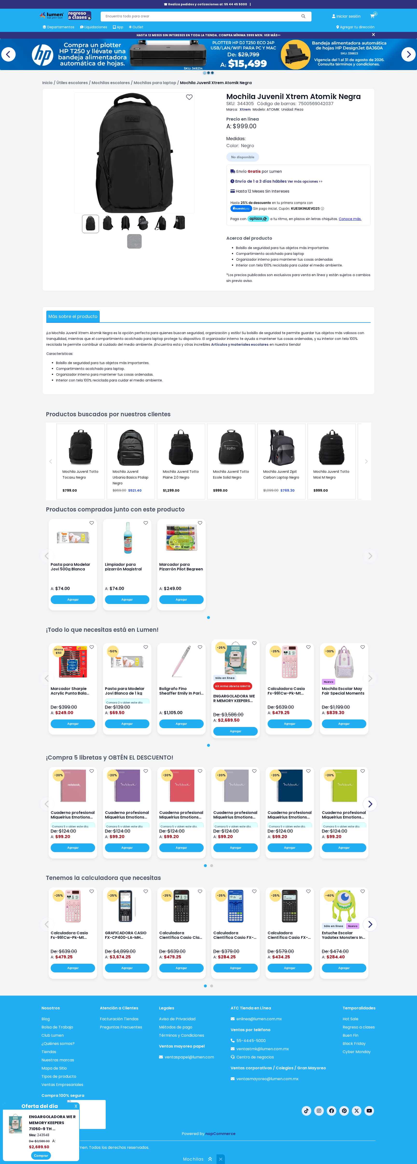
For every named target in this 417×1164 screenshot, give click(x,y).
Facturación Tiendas (119, 1019)
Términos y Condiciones (181, 1035)
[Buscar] (303, 16)
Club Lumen (53, 1035)
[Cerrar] (373, 35)
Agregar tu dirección (357, 27)
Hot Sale (350, 1019)
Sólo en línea (224, 678)
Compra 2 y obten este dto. (124, 702)
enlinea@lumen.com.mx (259, 1019)
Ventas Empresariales (62, 1084)
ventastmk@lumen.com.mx (262, 1049)
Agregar (73, 599)
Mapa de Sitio (54, 1068)
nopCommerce (220, 1133)
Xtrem (245, 109)
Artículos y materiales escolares (240, 344)
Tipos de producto (59, 1076)
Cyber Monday (357, 1052)
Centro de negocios (255, 1057)
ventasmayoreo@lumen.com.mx (267, 1079)
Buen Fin (350, 1035)
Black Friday (354, 1043)
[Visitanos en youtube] (369, 1111)
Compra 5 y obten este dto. (70, 826)
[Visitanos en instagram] (319, 1111)
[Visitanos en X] (356, 1111)
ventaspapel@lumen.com (189, 1057)
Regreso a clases (359, 1027)
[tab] (208, 617)
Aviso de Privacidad (177, 1019)
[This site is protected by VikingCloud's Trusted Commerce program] (86, 1114)
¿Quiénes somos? (58, 1043)
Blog (46, 1019)
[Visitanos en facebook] (331, 1111)
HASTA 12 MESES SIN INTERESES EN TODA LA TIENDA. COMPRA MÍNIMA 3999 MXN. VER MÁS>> (208, 35)
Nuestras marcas (58, 1060)
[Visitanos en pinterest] (344, 1111)
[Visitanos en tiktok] (306, 1111)
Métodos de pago (175, 1027)
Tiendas (49, 1052)
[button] (47, 556)
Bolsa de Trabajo (57, 1027)
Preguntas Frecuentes (121, 1027)
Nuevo (328, 682)
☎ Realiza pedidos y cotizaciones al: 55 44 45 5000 (205, 4)
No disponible (242, 157)
